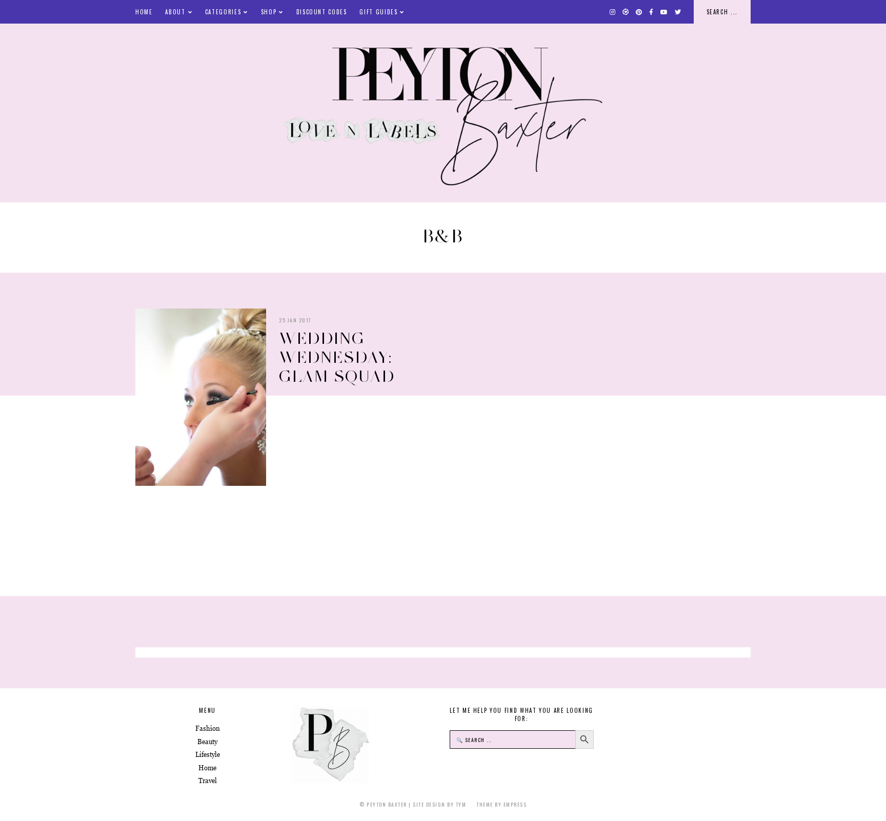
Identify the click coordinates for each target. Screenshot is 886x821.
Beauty (207, 742)
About (175, 12)
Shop (269, 12)
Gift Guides (378, 12)
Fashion (207, 728)
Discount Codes (321, 12)
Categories (223, 12)
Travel (207, 781)
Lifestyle (207, 754)
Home (144, 12)
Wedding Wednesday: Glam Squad (337, 357)
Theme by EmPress (501, 804)
